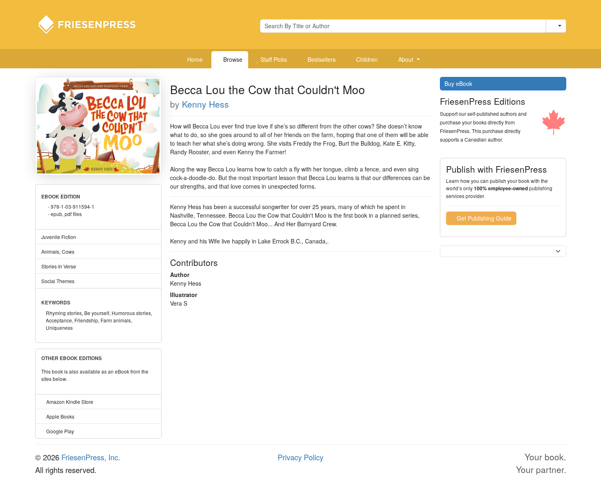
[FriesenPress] (92, 24)
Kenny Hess (205, 104)
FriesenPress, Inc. (90, 457)
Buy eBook (459, 83)
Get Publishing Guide (483, 218)
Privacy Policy (300, 457)
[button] (406, 59)
